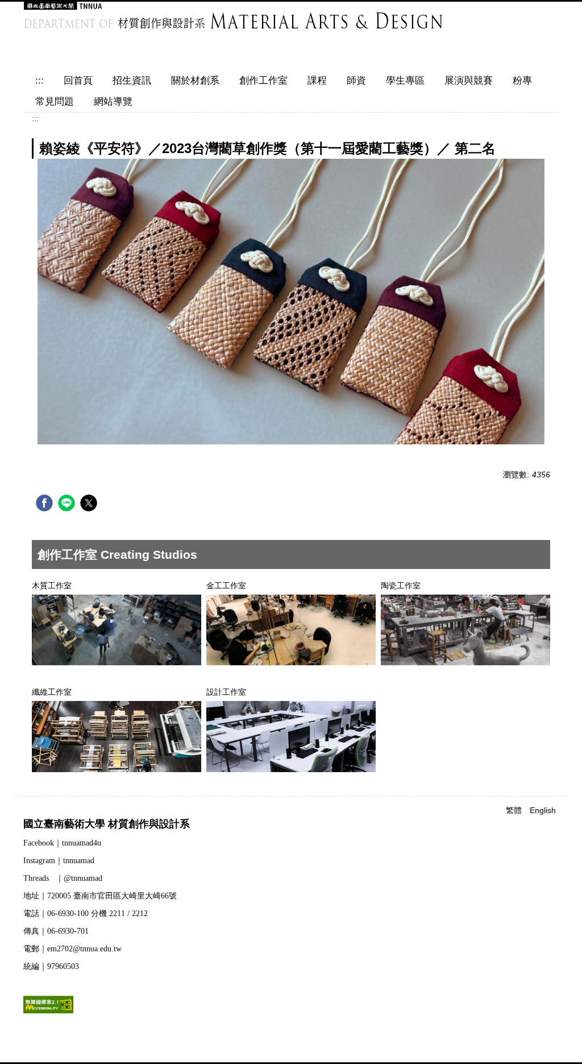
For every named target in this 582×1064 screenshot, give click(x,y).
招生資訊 (132, 80)
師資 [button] (356, 80)
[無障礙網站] (48, 1003)
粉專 (522, 80)
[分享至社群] (46, 504)
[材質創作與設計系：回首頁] (265, 31)
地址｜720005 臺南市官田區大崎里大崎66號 (100, 896)
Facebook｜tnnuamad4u (62, 843)
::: (39, 80)
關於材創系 (195, 80)
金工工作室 (226, 585)
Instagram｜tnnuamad (58, 860)
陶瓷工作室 (401, 585)
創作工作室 (263, 80)
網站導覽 (113, 101)
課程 (317, 80)
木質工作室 (52, 585)
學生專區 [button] (405, 80)
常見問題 (54, 101)
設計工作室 (226, 691)
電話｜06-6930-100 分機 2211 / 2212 (85, 913)
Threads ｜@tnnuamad (62, 878)
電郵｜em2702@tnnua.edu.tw (72, 949)
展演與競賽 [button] (468, 80)
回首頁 (78, 80)
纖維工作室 (52, 691)
